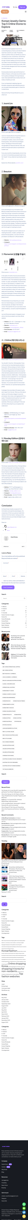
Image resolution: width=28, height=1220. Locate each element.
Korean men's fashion (8, 707)
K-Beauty (4, 606)
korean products (7, 714)
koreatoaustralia (7, 721)
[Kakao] (24, 1216)
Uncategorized (5, 627)
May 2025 (4, 997)
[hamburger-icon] (25, 11)
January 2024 (5, 1018)
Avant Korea (11, 31)
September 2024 (6, 1003)
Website (23, 576)
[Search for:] (14, 598)
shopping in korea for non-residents (12, 759)
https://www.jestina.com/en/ (16, 359)
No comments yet (20, 31)
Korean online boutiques (9, 711)
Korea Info (4, 617)
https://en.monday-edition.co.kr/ (17, 462)
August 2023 (5, 1022)
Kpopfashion (17, 721)
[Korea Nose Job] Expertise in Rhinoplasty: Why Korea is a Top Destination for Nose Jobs (17, 868)
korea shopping (17, 718)
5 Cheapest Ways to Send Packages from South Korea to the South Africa (17, 886)
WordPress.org (5, 990)
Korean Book (5, 621)
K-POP (3, 610)
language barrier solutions (10, 728)
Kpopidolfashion (7, 724)
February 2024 (5, 1016)
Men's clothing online (8, 731)
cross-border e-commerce (10, 677)
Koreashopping (7, 718)
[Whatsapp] (24, 1204)
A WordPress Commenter (8, 818)
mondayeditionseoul (15, 493)
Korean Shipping (6, 623)
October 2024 (5, 1001)
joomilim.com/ (19, 163)
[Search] (4, 904)
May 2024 (4, 1010)
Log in (3, 984)
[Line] (24, 1208)
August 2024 (5, 1006)
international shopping (9, 687)
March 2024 (5, 1014)
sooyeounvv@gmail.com (14, 331)
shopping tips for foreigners (10, 762)
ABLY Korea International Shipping (11, 666)
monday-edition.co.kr (15, 491)
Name (5, 576)
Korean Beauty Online (8, 690)
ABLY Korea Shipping (8, 670)
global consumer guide (9, 683)
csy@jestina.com (12, 429)
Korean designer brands (9, 697)
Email (13, 576)
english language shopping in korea (12, 680)
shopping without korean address (11, 765)
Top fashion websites (8, 769)
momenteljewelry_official (16, 327)
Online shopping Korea (8, 748)
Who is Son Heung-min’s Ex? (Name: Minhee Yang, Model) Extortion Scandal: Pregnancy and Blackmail (14, 795)
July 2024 (4, 1008)
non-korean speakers (8, 741)
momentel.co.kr (13, 272)
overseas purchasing (8, 755)
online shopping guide (8, 745)
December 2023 (6, 1020)
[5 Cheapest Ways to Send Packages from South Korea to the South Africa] (4, 887)
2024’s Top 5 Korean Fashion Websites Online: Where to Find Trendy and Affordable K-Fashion (17, 877)
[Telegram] (24, 1212)
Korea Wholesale (6, 619)
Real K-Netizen (5, 625)
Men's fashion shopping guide (10, 735)
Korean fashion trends (19, 701)
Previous (6, 546)
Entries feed (5, 986)
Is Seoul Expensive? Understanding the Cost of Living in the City (13, 819)
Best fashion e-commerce (9, 673)
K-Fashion (4, 18)
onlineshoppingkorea (8, 752)
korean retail (17, 714)
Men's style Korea (7, 738)
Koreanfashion (6, 701)
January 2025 (5, 999)
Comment (6, 563)
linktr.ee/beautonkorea (15, 240)
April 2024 (4, 1012)
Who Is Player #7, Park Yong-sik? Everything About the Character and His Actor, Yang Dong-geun (14, 809)
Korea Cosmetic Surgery (8, 615)
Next (23, 546)
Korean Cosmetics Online (9, 694)
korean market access (8, 704)
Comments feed (6, 988)
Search (4, 774)
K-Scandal (4, 612)
